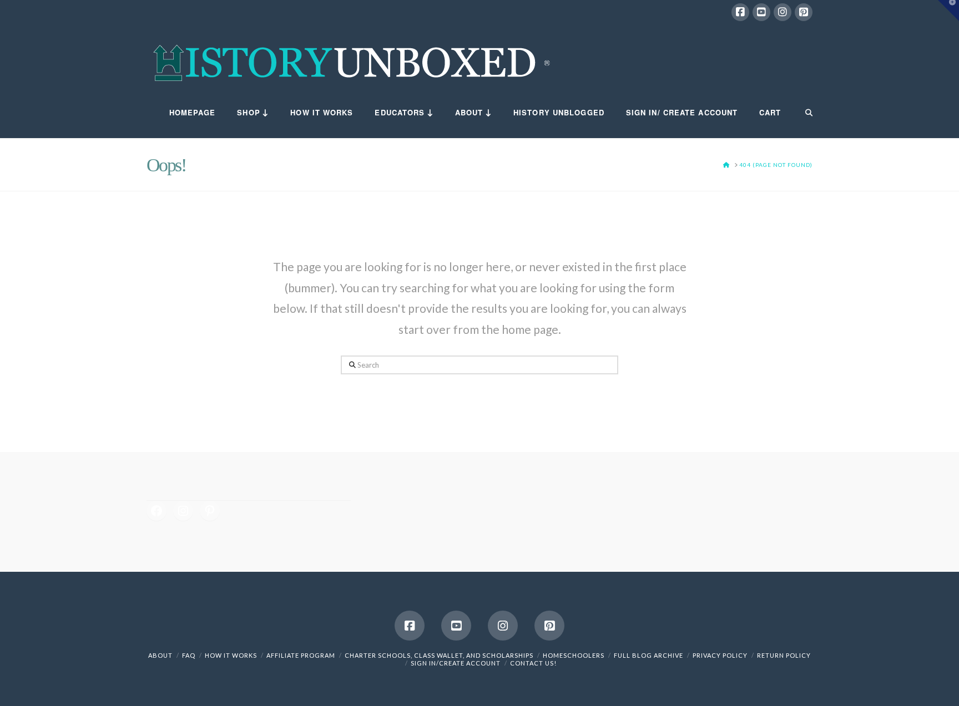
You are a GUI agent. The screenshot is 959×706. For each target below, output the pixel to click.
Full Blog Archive (648, 655)
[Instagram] (782, 12)
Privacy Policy (720, 655)
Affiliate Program (300, 655)
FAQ (188, 655)
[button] (948, 10)
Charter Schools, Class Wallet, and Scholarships (439, 655)
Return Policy (784, 655)
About (160, 655)
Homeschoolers (573, 655)
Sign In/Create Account (456, 663)
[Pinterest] (803, 12)
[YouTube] (761, 12)
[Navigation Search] (801, 113)
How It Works (231, 655)
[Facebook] (740, 12)
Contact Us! (533, 663)
